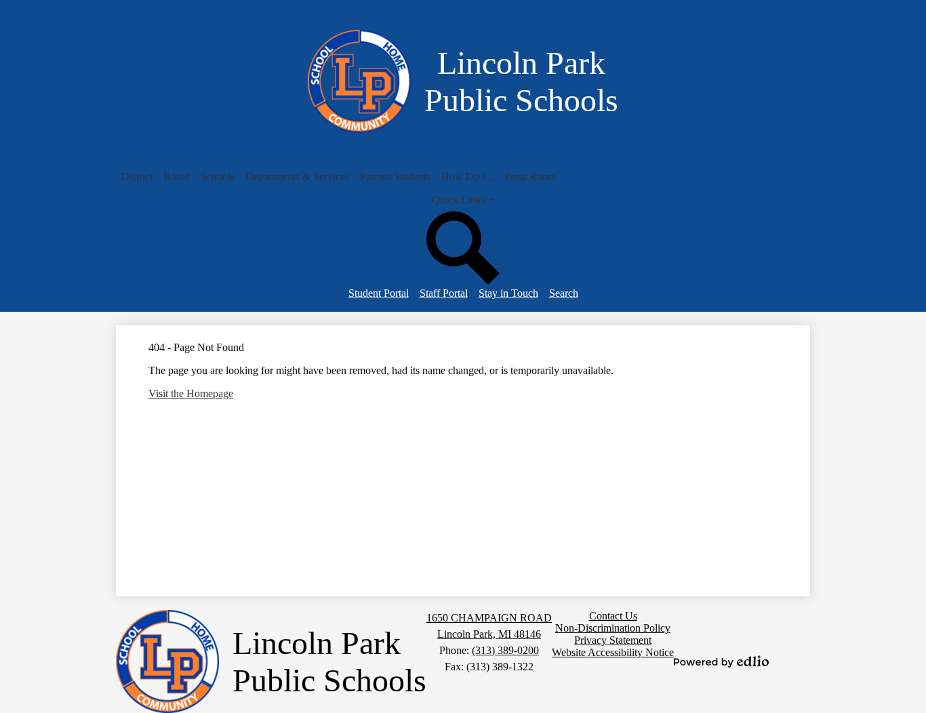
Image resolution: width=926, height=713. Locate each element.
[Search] (463, 281)
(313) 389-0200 (505, 650)
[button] (137, 176)
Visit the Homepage (190, 393)
